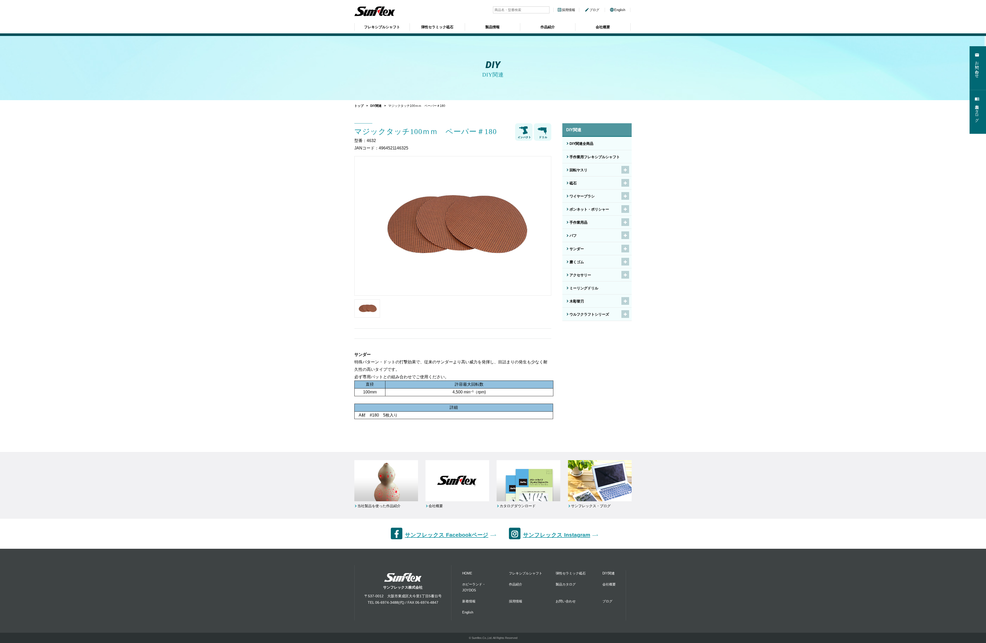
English (617, 10)
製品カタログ (566, 584)
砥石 (573, 183)
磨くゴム (577, 262)
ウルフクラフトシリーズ (589, 314)
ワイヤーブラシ (582, 196)
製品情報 (492, 27)
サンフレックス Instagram (556, 535)
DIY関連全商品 (581, 143)
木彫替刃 (577, 301)
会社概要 (603, 27)
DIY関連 (376, 106)
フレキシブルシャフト (382, 27)
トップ (359, 106)
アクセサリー (580, 275)
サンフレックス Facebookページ (446, 535)
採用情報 (566, 10)
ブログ (592, 10)
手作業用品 (578, 222)
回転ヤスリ (578, 170)
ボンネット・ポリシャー (589, 209)
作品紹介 (548, 27)
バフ (573, 235)
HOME (467, 573)
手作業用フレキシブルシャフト (595, 157)
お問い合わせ (566, 601)
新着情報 (469, 601)
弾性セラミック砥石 (437, 27)
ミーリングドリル (584, 288)
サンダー (577, 249)
